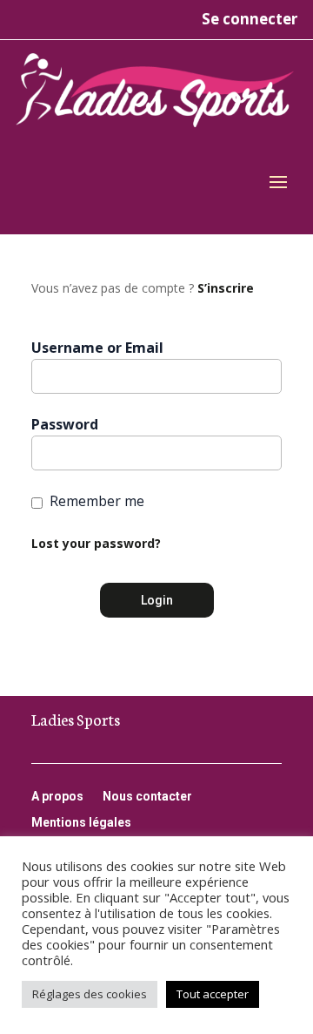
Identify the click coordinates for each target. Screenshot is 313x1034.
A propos (57, 796)
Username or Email (97, 347)
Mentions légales (81, 822)
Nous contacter (147, 796)
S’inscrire (225, 288)
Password (64, 424)
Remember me (97, 500)
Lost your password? (96, 543)
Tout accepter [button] (212, 994)
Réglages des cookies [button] (89, 994)
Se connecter (249, 19)
